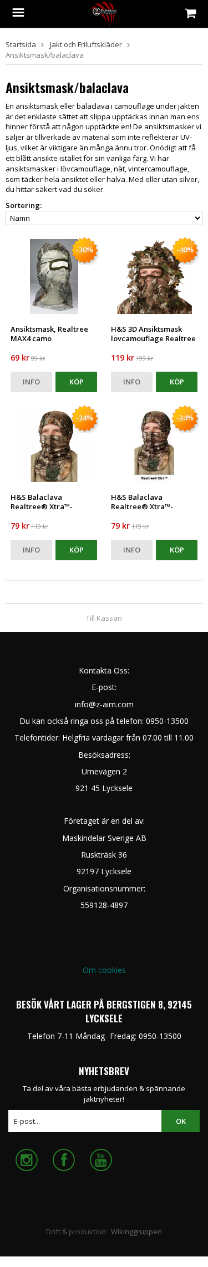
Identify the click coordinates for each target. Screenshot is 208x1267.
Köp (76, 382)
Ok (181, 1121)
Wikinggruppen (136, 1231)
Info (31, 382)
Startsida (21, 44)
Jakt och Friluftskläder (86, 44)
